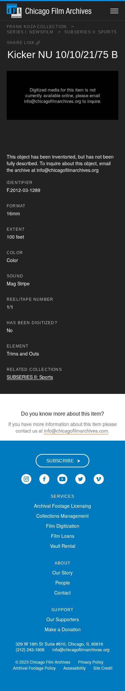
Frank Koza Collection (40, 26)
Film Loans (62, 535)
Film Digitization (62, 525)
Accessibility (74, 668)
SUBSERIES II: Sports (90, 32)
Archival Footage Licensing (62, 505)
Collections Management (62, 515)
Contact (62, 592)
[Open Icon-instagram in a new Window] (26, 478)
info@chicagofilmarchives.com (76, 430)
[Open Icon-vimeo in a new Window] (99, 478)
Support (62, 610)
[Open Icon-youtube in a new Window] (62, 478)
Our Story (62, 572)
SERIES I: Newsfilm (34, 32)
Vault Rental (62, 545)
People (62, 582)
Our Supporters (62, 619)
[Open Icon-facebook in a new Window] (44, 478)
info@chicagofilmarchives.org (80, 649)
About (62, 563)
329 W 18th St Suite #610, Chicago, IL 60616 (59, 644)
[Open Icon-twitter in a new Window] (80, 478)
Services (62, 496)
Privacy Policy (90, 662)
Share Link (21, 42)
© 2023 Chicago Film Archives (42, 662)
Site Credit (102, 668)
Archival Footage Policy (34, 668)
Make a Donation (63, 629)
